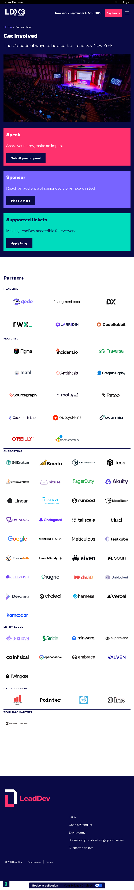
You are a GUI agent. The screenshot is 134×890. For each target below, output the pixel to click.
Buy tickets (113, 13)
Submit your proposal (26, 158)
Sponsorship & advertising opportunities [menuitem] (96, 840)
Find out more (20, 200)
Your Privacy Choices (78, 885)
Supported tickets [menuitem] (81, 847)
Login (126, 2)
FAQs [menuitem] (72, 817)
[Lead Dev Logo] (15, 13)
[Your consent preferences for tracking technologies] (6, 884)
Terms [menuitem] (49, 862)
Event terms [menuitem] (77, 832)
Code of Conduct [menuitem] (80, 824)
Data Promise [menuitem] (34, 862)
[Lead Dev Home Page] (27, 798)
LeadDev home (15, 2)
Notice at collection (45, 885)
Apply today (19, 243)
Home (7, 27)
